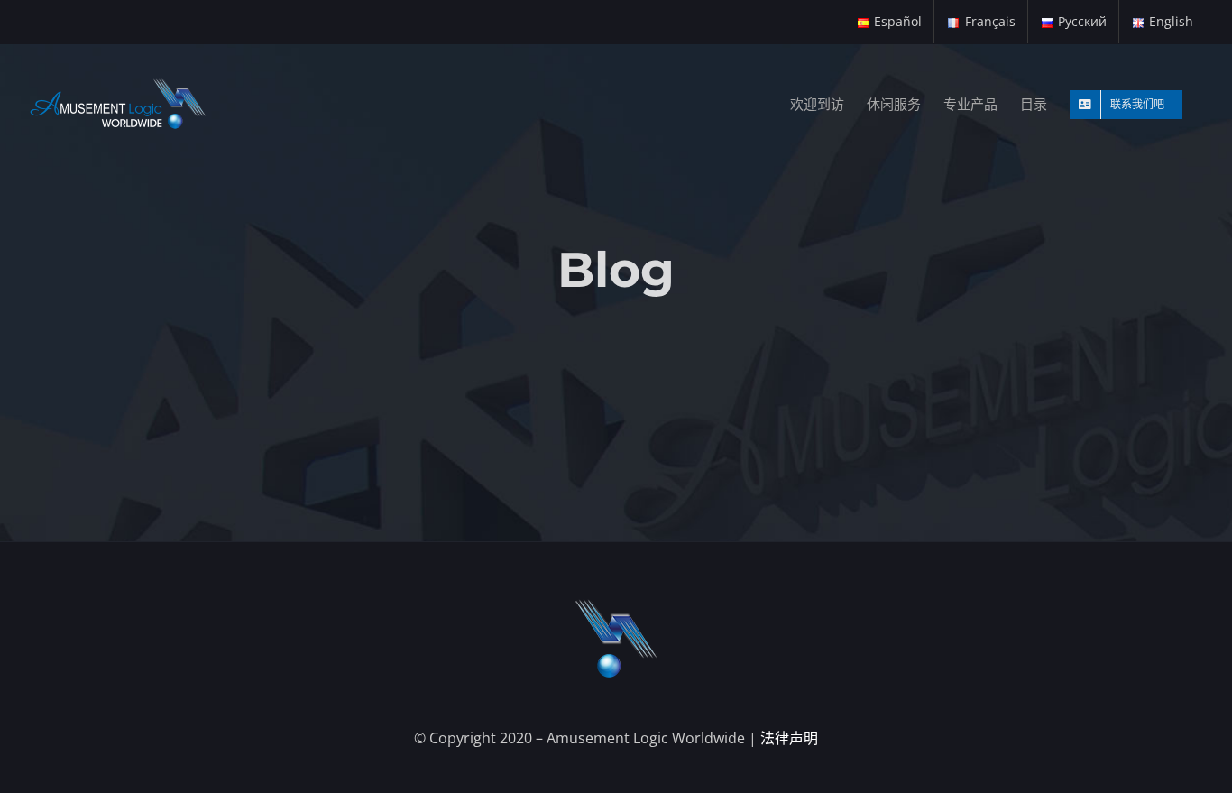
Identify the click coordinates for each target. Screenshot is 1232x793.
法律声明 (789, 738)
